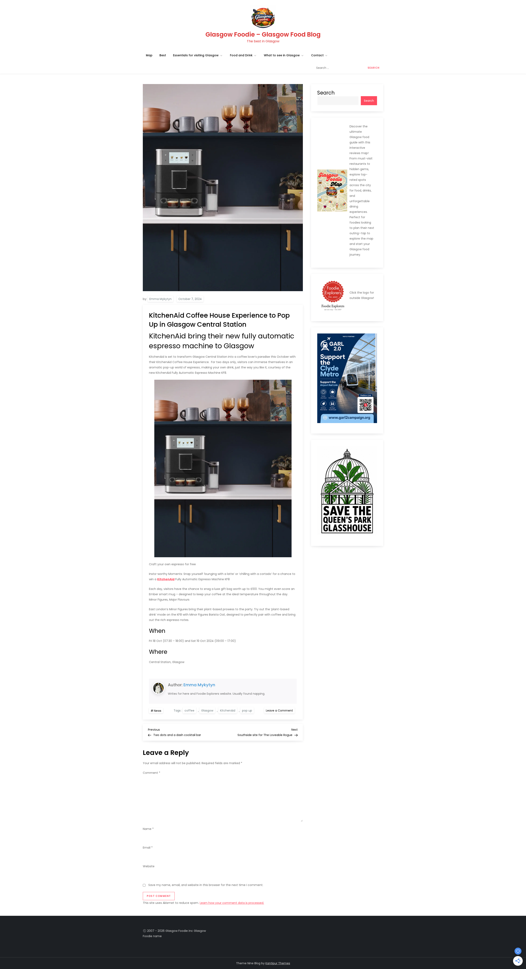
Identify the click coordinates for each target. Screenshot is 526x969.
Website (149, 866)
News (157, 711)
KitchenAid (227, 710)
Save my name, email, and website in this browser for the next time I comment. (205, 885)
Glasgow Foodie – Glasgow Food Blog (263, 34)
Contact (317, 55)
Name (148, 829)
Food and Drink (241, 55)
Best (162, 55)
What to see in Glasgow (282, 55)
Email (148, 848)
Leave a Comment (280, 710)
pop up (247, 710)
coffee (189, 710)
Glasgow (207, 710)
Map (149, 55)
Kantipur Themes (277, 963)
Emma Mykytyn (160, 299)
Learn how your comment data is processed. (232, 903)
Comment (151, 773)
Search (326, 92)
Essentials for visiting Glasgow (196, 55)
